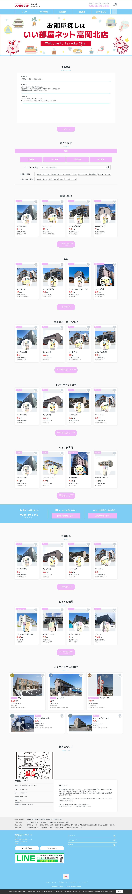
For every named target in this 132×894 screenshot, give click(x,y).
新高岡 (50, 827)
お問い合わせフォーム (66, 516)
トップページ (71, 835)
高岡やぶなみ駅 (82, 174)
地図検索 (77, 159)
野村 (28, 822)
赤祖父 (56, 822)
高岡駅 (39, 174)
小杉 (54, 827)
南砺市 (61, 179)
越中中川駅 (46, 174)
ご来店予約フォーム (103, 516)
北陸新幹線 (58, 825)
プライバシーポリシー (72, 882)
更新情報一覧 (66, 129)
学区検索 (101, 159)
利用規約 (61, 882)
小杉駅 (75, 174)
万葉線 (29, 825)
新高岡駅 (68, 174)
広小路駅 (107, 174)
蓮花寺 (51, 822)
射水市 (50, 179)
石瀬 (32, 822)
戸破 (41, 822)
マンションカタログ (51, 882)
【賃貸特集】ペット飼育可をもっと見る (66, 495)
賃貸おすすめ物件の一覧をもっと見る (66, 652)
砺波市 (56, 179)
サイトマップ (83, 882)
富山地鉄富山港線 (92, 825)
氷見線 (47, 825)
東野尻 (75, 827)
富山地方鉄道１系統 (68, 825)
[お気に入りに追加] (36, 202)
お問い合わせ (101, 12)
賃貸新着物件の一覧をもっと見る (66, 586)
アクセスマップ (72, 840)
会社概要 (82, 12)
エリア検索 (44, 12)
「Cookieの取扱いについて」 (96, 891)
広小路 (80, 827)
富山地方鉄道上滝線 (80, 825)
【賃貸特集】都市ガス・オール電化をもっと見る (66, 369)
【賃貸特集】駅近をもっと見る (66, 307)
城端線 (52, 825)
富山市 (45, 179)
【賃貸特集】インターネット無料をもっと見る (66, 432)
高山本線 (112, 825)
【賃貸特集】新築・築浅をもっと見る (66, 244)
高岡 (28, 827)
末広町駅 (53, 174)
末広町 (39, 827)
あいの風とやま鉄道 (38, 825)
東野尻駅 (100, 174)
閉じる (119, 891)
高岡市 (39, 179)
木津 (44, 822)
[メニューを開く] (114, 11)
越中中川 (33, 827)
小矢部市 (67, 179)
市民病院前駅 (92, 174)
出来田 (37, 822)
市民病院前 (69, 827)
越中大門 (44, 827)
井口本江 (66, 822)
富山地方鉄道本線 (103, 825)
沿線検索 (62, 12)
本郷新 (61, 822)
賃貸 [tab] (66, 151)
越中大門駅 (61, 174)
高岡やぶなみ (61, 827)
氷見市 (74, 179)
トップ (24, 12)
